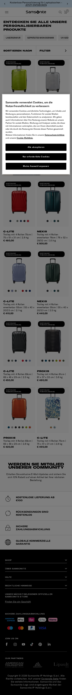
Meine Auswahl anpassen (36, 166)
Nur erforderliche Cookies (36, 156)
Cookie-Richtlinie (25, 138)
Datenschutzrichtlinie (54, 135)
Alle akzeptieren (36, 147)
